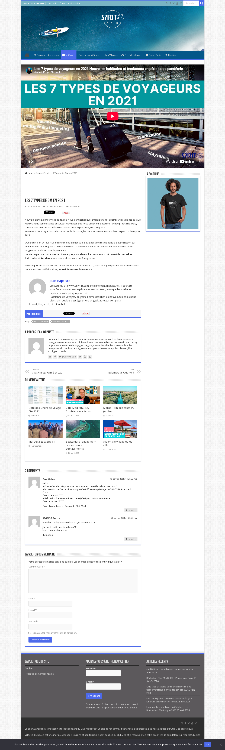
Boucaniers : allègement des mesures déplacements (81, 445)
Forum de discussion (70, 3)
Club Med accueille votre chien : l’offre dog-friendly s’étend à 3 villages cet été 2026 (169, 688)
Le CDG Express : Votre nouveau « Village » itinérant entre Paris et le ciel (169, 700)
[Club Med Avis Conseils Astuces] (112, 18)
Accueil (52, 3)
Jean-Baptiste (34, 206)
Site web (33, 621)
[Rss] (167, 3)
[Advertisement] (112, 39)
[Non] (220, 744)
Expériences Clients (89, 55)
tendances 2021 (61, 321)
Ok (208, 744)
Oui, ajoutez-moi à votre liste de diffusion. (54, 632)
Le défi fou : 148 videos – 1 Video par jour (168, 669)
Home (30, 173)
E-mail (32, 610)
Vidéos (69, 55)
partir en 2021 (41, 321)
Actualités (41, 173)
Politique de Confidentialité (39, 673)
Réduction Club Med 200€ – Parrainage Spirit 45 (171, 678)
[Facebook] (170, 3)
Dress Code (155, 55)
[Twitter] (173, 3)
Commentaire (36, 566)
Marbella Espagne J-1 (42, 441)
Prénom (91, 668)
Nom (31, 598)
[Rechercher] (201, 3)
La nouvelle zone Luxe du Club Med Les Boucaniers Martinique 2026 (167, 708)
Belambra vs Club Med (121, 371)
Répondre (131, 510)
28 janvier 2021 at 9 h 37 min (124, 518)
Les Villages (111, 55)
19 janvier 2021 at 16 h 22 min (123, 478)
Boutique (173, 55)
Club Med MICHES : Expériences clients (78, 409)
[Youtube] (177, 3)
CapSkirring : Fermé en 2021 (48, 371)
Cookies (29, 668)
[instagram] (180, 3)
